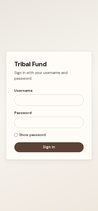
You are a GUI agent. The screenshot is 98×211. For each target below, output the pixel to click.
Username (23, 90)
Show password (32, 134)
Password (23, 112)
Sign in (49, 147)
